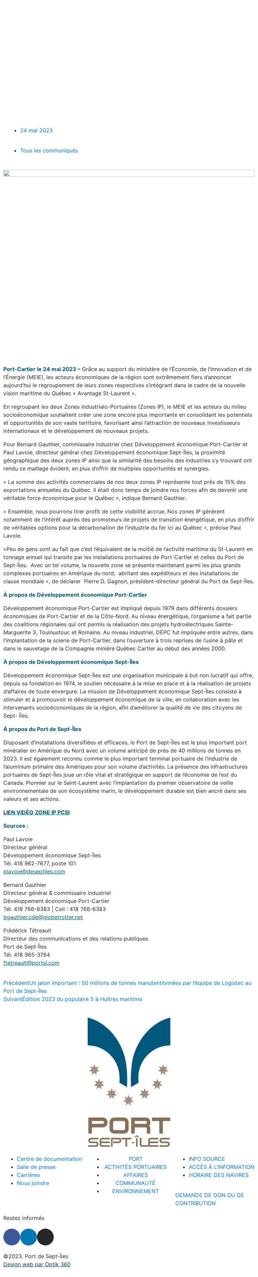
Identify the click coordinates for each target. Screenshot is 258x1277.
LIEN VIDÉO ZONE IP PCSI (36, 812)
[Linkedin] (28, 1237)
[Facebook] (11, 1237)
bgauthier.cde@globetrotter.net (43, 917)
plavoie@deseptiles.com (34, 871)
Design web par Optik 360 (37, 1264)
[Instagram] (45, 1237)
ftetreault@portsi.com (31, 962)
